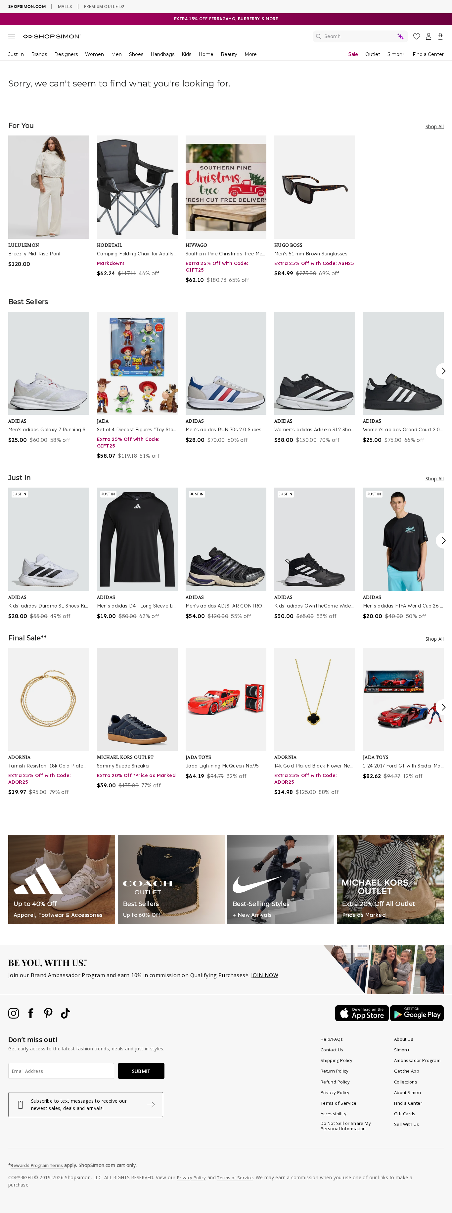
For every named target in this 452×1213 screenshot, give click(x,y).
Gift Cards (405, 1114)
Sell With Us (406, 1124)
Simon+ (396, 54)
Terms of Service (338, 1103)
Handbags (162, 54)
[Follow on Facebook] (31, 1016)
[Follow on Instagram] (14, 1016)
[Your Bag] (440, 37)
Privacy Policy (335, 1092)
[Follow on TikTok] (65, 1016)
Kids (186, 54)
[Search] (360, 36)
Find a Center (428, 54)
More (251, 54)
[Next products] (444, 371)
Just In (16, 54)
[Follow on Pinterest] (49, 1016)
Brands (39, 54)
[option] (48, 201)
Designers (66, 54)
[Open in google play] (417, 1019)
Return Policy (334, 1071)
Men (116, 54)
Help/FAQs (332, 1039)
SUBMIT (141, 1071)
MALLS (65, 6)
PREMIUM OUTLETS (104, 6)
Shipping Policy (337, 1060)
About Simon (407, 1092)
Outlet (372, 54)
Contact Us (332, 1050)
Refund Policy (335, 1082)
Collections (405, 1082)
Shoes (136, 54)
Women (94, 54)
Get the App (406, 1071)
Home (206, 54)
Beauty (229, 54)
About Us (403, 1039)
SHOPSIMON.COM (27, 6)
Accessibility (333, 1114)
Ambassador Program (417, 1060)
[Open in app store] (362, 1019)
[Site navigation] (11, 37)
